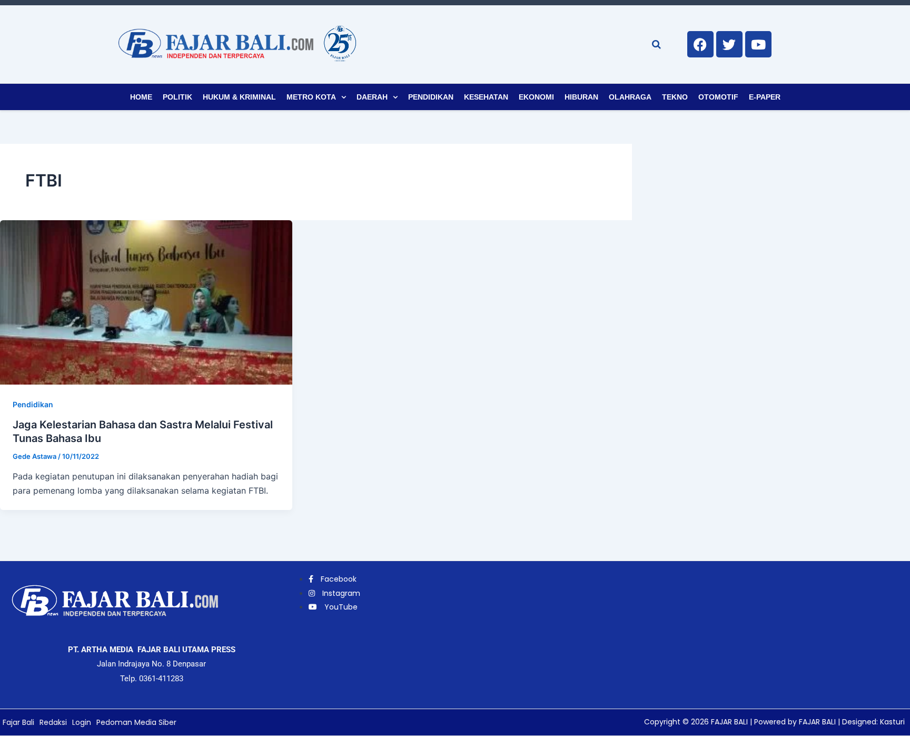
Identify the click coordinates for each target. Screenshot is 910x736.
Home (141, 97)
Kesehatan (486, 97)
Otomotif (718, 97)
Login (81, 722)
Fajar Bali (18, 722)
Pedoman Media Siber (136, 722)
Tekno (675, 97)
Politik (177, 97)
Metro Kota (311, 97)
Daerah (372, 97)
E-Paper (764, 97)
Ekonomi (536, 97)
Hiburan (581, 97)
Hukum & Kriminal (239, 97)
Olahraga (630, 97)
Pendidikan (430, 97)
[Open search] (656, 44)
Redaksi (53, 722)
